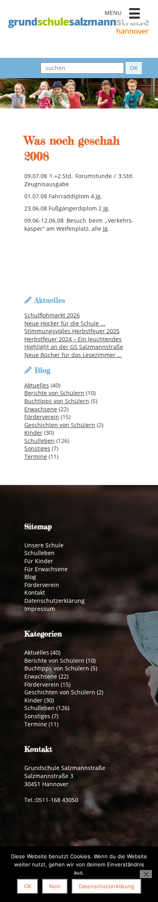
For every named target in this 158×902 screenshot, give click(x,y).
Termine (35, 456)
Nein (55, 886)
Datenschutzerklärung (54, 600)
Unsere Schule (44, 545)
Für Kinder (38, 561)
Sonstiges (37, 448)
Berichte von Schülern (54, 393)
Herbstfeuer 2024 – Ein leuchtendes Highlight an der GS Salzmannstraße (73, 343)
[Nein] (146, 874)
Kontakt (34, 592)
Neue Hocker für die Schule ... (64, 323)
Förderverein (41, 417)
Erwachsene (40, 409)
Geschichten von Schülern (59, 425)
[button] (134, 13)
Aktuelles (36, 385)
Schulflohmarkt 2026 (52, 315)
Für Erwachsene (46, 569)
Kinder (33, 432)
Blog (30, 577)
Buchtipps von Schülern (56, 401)
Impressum (39, 609)
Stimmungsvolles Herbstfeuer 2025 (72, 331)
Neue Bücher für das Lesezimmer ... (73, 355)
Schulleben (39, 441)
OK (27, 886)
